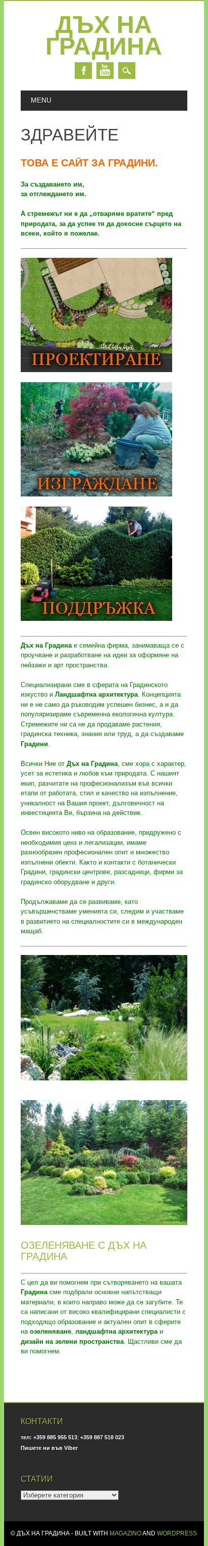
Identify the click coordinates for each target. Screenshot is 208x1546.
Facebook (83, 70)
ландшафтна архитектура (116, 1331)
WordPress (177, 1533)
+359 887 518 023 (102, 1437)
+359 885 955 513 (55, 1437)
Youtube (105, 70)
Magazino (125, 1533)
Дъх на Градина (103, 35)
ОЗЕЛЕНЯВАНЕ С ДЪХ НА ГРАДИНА (83, 1250)
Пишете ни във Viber (49, 1448)
